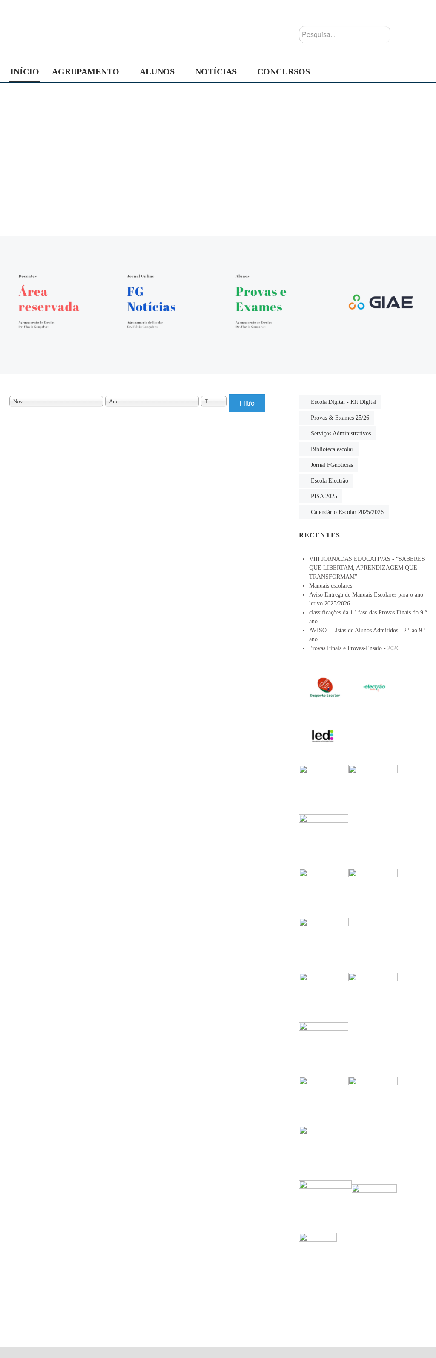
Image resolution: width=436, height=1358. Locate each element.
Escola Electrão (329, 480)
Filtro (247, 403)
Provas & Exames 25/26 (340, 418)
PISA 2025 (324, 496)
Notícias (216, 71)
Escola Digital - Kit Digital (343, 402)
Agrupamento (85, 71)
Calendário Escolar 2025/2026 (347, 512)
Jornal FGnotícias (332, 465)
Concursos (283, 71)
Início (24, 71)
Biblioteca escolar (332, 449)
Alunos (157, 71)
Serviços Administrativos (341, 433)
